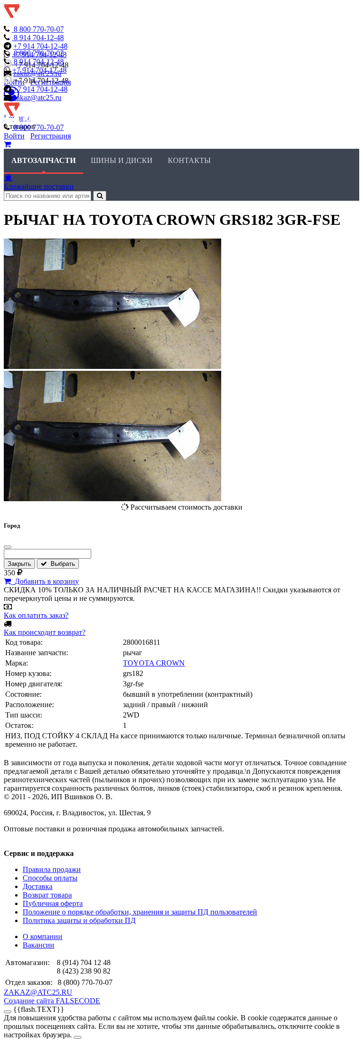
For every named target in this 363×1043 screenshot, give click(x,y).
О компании (42, 936)
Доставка (37, 886)
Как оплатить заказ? (36, 615)
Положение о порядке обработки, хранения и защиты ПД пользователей (140, 912)
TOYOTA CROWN (154, 663)
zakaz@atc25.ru (37, 98)
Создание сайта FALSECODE (52, 1001)
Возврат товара (47, 895)
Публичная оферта (53, 903)
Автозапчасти (43, 160)
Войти (14, 136)
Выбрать (61, 563)
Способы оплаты (50, 878)
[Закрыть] (7, 547)
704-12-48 (39, 38)
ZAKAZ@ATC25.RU (38, 992)
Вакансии (38, 945)
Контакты (189, 160)
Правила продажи (52, 869)
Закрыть (19, 563)
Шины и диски (122, 160)
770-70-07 (39, 29)
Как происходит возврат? (45, 632)
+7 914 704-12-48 (40, 46)
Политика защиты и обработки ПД (79, 920)
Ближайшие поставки (39, 186)
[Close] (77, 1037)
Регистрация (50, 136)
